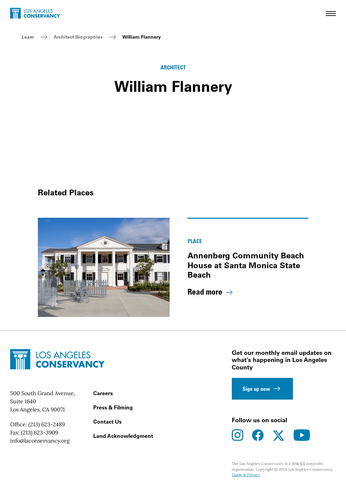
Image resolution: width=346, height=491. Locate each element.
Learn (28, 37)
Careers (103, 393)
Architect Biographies (78, 37)
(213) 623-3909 (39, 432)
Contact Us (107, 421)
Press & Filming (113, 407)
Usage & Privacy (246, 474)
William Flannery (141, 37)
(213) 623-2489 (46, 424)
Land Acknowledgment (123, 435)
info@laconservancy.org (40, 440)
